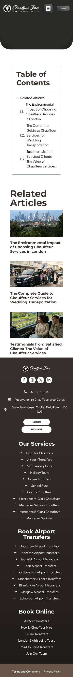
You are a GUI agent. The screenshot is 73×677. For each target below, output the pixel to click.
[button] (48, 8)
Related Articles (32, 98)
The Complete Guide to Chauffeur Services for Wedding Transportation (41, 135)
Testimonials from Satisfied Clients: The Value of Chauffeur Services (41, 158)
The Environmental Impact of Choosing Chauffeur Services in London (41, 111)
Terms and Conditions (26, 671)
